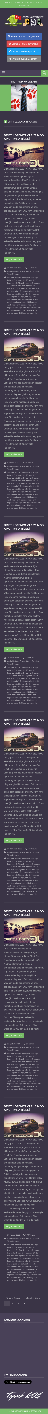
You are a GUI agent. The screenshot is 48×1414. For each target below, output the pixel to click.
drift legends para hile (28, 313)
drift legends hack (24, 305)
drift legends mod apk (16, 310)
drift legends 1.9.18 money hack (20, 1067)
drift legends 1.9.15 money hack (20, 1258)
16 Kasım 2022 (13, 1235)
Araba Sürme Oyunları (29, 271)
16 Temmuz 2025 (14, 268)
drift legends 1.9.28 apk (22, 475)
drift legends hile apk (32, 308)
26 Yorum (29, 463)
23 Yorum (29, 658)
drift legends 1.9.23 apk (22, 670)
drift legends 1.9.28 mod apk (27, 483)
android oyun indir (22, 278)
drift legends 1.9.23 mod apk (27, 678)
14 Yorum (33, 268)
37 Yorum (33, 849)
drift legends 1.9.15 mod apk (27, 1256)
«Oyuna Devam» (14, 259)
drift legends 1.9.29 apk (22, 280)
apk (32, 278)
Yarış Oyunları (13, 274)
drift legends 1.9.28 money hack (20, 486)
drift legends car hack (16, 302)
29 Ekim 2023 (13, 658)
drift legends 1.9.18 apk (22, 1056)
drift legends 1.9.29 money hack (20, 291)
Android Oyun (13, 271)
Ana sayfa (8, 2)
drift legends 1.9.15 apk (22, 1247)
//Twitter (39, 2)
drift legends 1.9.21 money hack (20, 872)
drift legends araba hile (28, 299)
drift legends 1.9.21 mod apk (27, 870)
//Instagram (24, 5)
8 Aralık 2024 (12, 463)
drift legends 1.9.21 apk (22, 861)
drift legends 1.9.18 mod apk (27, 1065)
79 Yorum (31, 1235)
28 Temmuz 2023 (14, 849)
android (10, 278)
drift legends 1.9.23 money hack (20, 681)
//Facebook (29, 2)
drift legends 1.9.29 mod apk (27, 288)
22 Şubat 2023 (13, 1044)
